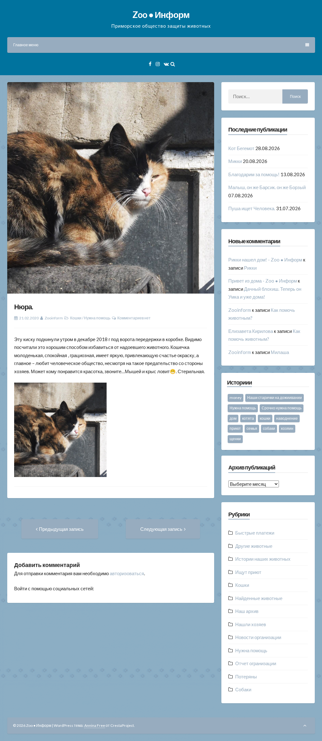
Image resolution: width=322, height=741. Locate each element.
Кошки (75, 318)
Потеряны (246, 676)
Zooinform (54, 318)
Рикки (250, 268)
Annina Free (94, 725)
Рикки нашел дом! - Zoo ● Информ (265, 259)
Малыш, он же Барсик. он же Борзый (267, 187)
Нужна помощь (97, 318)
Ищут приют (248, 572)
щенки (235, 438)
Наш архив (246, 611)
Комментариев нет (134, 318)
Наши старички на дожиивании (274, 397)
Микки (235, 161)
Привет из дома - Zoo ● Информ (262, 280)
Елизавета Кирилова (250, 331)
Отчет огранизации (255, 663)
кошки (265, 418)
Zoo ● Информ (161, 14)
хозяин (287, 428)
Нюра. (23, 306)
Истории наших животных (263, 559)
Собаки (243, 689)
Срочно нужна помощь (282, 408)
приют (235, 428)
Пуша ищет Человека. (251, 208)
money (236, 397)
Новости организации (258, 637)
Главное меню (25, 44)
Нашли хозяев (250, 624)
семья (252, 428)
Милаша (280, 352)
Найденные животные (258, 598)
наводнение (287, 418)
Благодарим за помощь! (254, 174)
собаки (269, 428)
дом (233, 418)
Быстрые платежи (254, 533)
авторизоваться (127, 573)
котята (248, 418)
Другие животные (253, 546)
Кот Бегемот (241, 148)
